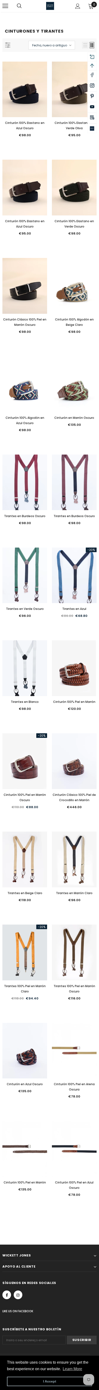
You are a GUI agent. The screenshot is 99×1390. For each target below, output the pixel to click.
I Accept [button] (49, 1381)
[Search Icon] (24, 6)
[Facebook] (6, 1294)
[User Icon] (77, 6)
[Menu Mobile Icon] (5, 6)
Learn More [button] (72, 1369)
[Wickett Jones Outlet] (92, 128)
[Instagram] (18, 1294)
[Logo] (50, 6)
